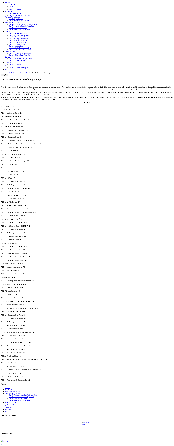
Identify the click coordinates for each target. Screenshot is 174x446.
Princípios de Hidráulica (12, 22)
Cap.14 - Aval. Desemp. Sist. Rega (20, 48)
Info (6, 69)
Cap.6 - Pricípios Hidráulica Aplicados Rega (23, 24)
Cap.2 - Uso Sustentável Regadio (19, 15)
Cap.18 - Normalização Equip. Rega (20, 59)
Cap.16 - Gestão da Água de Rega (20, 53)
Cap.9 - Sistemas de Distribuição (19, 30)
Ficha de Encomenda (15, 10)
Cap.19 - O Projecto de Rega (18, 60)
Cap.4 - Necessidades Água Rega (19, 20)
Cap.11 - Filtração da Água (17, 42)
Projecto (7, 57)
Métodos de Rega (10, 31)
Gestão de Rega (10, 51)
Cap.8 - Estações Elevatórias (18, 28)
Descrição (12, 4)
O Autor (11, 6)
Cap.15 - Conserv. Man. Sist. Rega (20, 49)
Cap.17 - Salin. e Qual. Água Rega (20, 55)
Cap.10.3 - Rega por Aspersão (18, 39)
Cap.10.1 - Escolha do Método (18, 33)
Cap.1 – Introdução (15, 13)
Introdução (8, 11)
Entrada (7, 2)
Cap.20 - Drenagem (15, 64)
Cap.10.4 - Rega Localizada (18, 40)
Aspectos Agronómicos (12, 17)
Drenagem (8, 62)
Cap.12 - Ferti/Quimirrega (17, 44)
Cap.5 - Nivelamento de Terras (18, 37)
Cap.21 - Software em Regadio (19, 68)
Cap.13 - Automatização (16, 46)
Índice (11, 8)
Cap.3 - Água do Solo (16, 19)
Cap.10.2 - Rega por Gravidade (19, 35)
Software (8, 66)
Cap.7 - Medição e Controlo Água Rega (21, 26)
